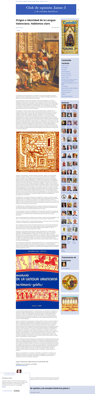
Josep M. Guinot (19, 27)
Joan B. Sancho (63, 160)
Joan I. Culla (70, 159)
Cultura (33, 1)
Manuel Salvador (64, 209)
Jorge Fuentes (69, 168)
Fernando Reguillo (64, 144)
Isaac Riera (69, 151)
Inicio (17, 1)
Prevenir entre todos (66, 75)
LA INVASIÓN (65, 86)
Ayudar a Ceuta (65, 65)
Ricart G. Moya (75, 234)
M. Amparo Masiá (64, 201)
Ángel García (68, 111)
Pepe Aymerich (64, 234)
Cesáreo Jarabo (63, 135)
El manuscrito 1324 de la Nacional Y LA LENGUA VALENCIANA (69, 80)
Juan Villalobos (75, 185)
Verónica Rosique (64, 242)
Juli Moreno (64, 192)
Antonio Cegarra (69, 119)
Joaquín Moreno (63, 168)
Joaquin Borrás (74, 160)
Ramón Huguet (69, 234)
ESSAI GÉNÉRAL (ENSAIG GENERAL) (70, 88)
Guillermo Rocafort (64, 152)
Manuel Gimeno (69, 201)
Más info (4, 386)
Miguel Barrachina (75, 218)
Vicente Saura (69, 242)
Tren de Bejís (65, 67)
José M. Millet (74, 168)
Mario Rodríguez (75, 209)
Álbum (37, 1)
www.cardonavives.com (21, 365)
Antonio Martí (74, 119)
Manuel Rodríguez (75, 201)
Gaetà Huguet (69, 144)
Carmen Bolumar (69, 127)
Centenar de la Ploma (75, 127)
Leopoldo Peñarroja (69, 193)
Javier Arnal (75, 151)
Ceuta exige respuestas (67, 96)
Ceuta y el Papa (65, 77)
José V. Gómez (63, 176)
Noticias (21, 1)
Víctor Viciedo (74, 242)
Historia (29, 1)
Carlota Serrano (63, 127)
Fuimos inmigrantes (66, 73)
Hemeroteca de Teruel (67, 90)
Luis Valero (75, 192)
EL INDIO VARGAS (66, 71)
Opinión (25, 1)
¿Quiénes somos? (44, 1)
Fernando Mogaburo (75, 135)
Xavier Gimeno (63, 250)
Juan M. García (74, 176)
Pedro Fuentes (74, 226)
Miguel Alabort (69, 218)
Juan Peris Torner (64, 185)
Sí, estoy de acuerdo (7, 390)
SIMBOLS (64, 94)
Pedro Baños (68, 226)
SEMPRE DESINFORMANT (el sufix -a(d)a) (70, 83)
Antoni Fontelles (75, 111)
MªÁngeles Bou (64, 226)
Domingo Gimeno (69, 135)
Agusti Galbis (63, 111)
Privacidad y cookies (9, 373)
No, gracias (16, 390)
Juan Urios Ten (69, 185)
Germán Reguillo (74, 144)
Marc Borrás (68, 209)
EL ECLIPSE (64, 69)
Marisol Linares (63, 218)
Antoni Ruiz (64, 118)
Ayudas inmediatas (66, 92)
